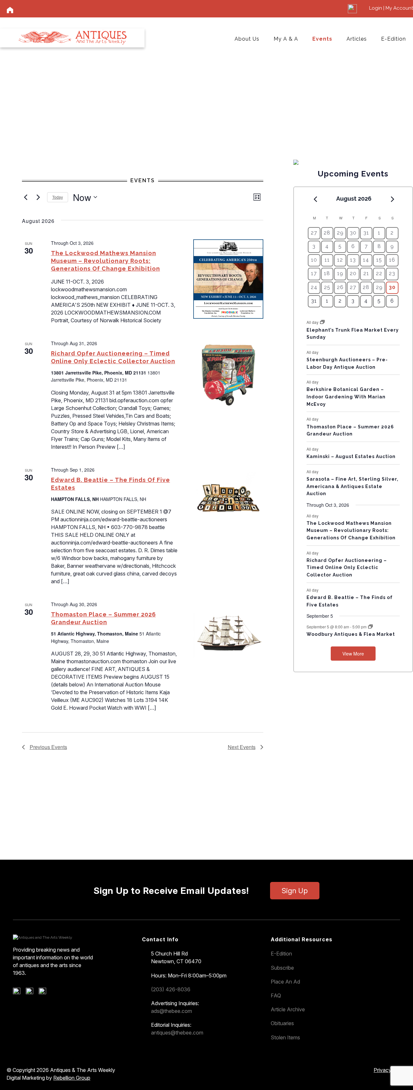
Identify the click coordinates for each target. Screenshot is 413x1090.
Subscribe (282, 968)
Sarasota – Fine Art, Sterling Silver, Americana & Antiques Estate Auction (352, 486)
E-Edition (393, 39)
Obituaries (282, 1023)
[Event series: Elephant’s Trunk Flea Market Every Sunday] (322, 322)
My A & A (286, 39)
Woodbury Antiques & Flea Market (351, 634)
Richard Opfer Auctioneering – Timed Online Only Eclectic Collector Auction (347, 567)
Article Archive (288, 1009)
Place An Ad (285, 981)
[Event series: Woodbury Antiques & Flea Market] (370, 626)
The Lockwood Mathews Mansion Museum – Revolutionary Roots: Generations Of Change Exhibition (105, 261)
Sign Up (295, 890)
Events (322, 39)
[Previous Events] (26, 197)
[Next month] (393, 199)
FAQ (276, 995)
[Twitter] (32, 992)
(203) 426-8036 (170, 989)
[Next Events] (38, 197)
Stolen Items (285, 1037)
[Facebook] (19, 992)
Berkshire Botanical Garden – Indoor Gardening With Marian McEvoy (346, 396)
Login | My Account (391, 8)
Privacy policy (390, 1070)
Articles (357, 39)
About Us (247, 39)
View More (353, 653)
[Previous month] (315, 199)
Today (57, 197)
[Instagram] (45, 992)
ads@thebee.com (171, 1011)
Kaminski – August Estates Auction (351, 456)
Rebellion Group (71, 1078)
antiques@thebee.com (177, 1032)
